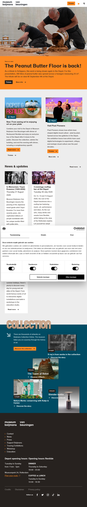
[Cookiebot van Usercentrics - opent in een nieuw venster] (75, 228)
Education (11, 452)
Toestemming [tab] (15, 235)
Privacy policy (34, 490)
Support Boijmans (14, 443)
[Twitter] (42, 495)
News (9, 437)
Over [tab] (72, 235)
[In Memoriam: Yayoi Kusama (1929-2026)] (16, 177)
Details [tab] (43, 235)
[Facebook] (37, 495)
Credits (8, 490)
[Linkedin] (58, 495)
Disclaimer (19, 490)
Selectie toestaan (43, 277)
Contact (10, 434)
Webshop (11, 449)
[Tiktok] (53, 495)
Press (9, 440)
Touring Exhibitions (15, 446)
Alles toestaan (71, 277)
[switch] (33, 268)
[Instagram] (48, 495)
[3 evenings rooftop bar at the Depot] (43, 177)
